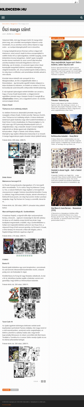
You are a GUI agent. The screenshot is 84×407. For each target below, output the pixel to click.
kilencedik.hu (6, 24)
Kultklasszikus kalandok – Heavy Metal (64, 136)
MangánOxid (14, 24)
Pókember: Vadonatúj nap (60, 100)
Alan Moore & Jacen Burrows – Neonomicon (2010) (66, 209)
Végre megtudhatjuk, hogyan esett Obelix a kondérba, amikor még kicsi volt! (66, 63)
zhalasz (17, 34)
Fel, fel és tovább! (6, 404)
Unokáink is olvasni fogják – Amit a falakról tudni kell (66, 171)
